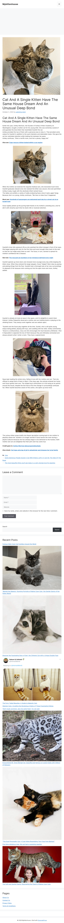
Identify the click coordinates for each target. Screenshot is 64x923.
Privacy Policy (7, 903)
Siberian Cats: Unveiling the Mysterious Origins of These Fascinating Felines (27, 706)
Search (4, 526)
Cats (6, 455)
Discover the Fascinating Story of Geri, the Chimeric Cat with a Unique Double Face (30, 655)
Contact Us (6, 900)
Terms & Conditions (9, 906)
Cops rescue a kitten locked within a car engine (25, 142)
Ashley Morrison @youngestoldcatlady (27, 446)
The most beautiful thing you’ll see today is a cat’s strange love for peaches (30, 463)
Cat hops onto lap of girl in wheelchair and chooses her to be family (34, 450)
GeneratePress (42, 920)
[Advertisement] (32, 20)
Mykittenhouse (10, 4)
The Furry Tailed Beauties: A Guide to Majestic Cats (19, 703)
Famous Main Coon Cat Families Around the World (19, 544)
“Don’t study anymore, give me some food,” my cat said (21, 709)
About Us (5, 897)
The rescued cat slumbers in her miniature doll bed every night (31, 258)
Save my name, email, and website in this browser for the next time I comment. (31, 511)
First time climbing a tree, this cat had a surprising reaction (22, 844)
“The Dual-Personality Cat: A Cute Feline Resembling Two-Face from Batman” (28, 841)
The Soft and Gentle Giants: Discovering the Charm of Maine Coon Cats (26, 884)
